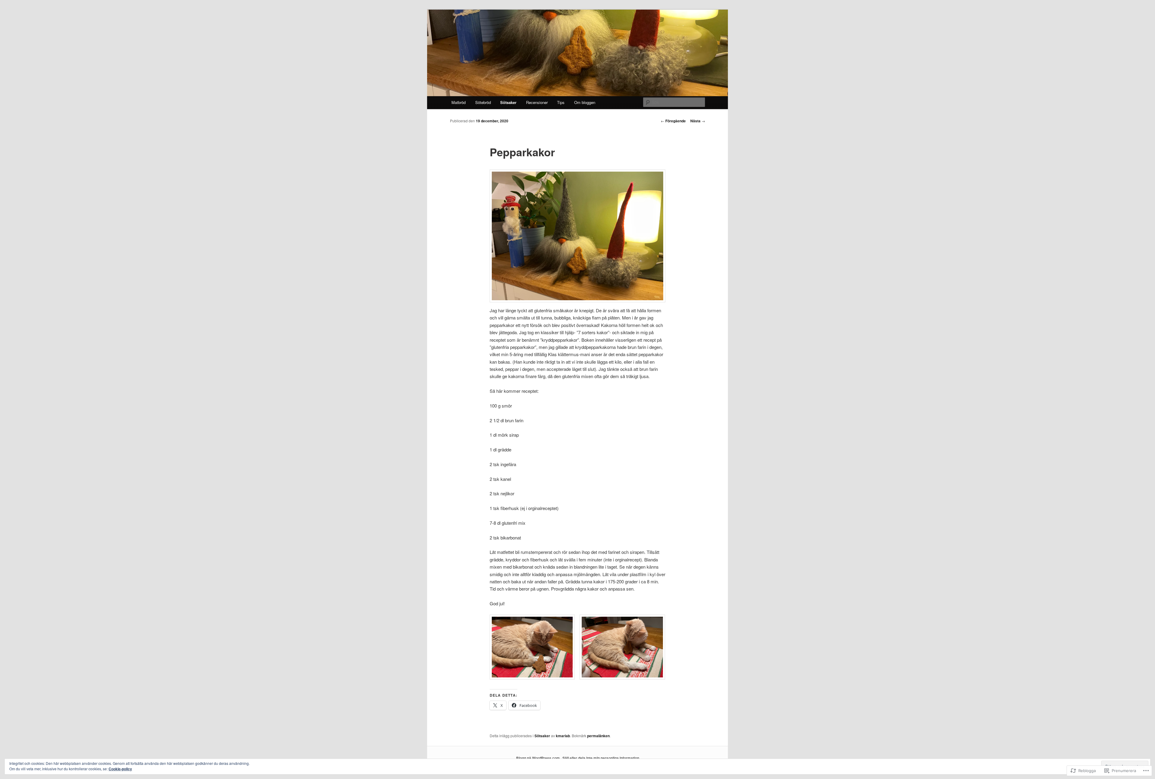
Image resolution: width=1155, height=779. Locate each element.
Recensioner (537, 102)
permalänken (598, 735)
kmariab (563, 735)
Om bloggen (584, 102)
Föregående (673, 121)
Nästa (697, 121)
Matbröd (458, 102)
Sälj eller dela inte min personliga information (600, 758)
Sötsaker (508, 102)
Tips (561, 102)
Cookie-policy (120, 768)
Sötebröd (483, 102)
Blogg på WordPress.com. (538, 758)
